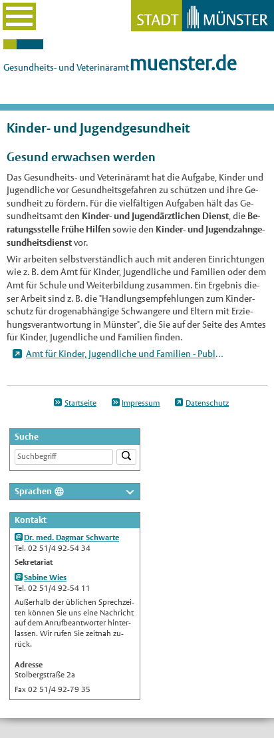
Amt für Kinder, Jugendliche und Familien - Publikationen (124, 353)
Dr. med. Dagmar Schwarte (71, 537)
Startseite (80, 403)
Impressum (141, 403)
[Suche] (126, 457)
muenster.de (183, 63)
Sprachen (33, 491)
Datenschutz (207, 403)
